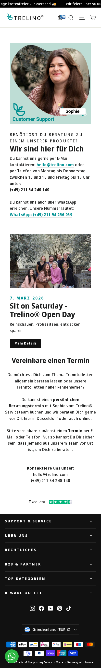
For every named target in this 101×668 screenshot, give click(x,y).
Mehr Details (25, 343)
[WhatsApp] (12, 656)
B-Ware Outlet (23, 592)
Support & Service (28, 520)
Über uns (16, 535)
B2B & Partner (23, 564)
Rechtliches (21, 549)
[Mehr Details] (50, 261)
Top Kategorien (25, 578)
